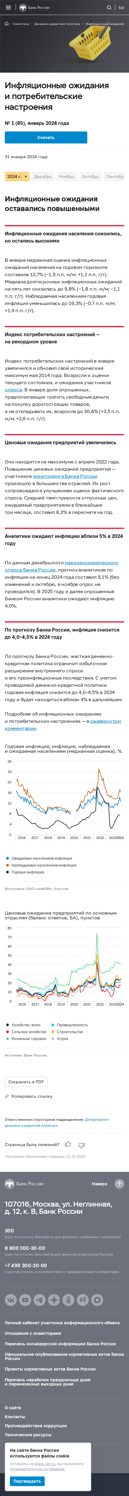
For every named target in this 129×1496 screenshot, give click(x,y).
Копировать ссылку (31, 1096)
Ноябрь (67, 176)
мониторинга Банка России (65, 476)
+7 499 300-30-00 (26, 1265)
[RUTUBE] (83, 1300)
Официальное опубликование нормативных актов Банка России (64, 1356)
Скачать (46, 137)
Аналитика (21, 24)
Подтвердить (27, 1481)
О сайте (13, 1407)
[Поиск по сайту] (113, 7)
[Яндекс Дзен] (54, 1300)
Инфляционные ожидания (105, 24)
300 (9, 1230)
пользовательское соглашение (37, 1469)
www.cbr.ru (45, 1464)
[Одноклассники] (68, 1300)
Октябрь (90, 176)
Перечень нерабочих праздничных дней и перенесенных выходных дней (48, 1381)
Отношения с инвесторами (33, 1333)
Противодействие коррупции (36, 1425)
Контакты (15, 1416)
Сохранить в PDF (26, 1081)
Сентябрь (116, 176)
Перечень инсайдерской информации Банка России (60, 1343)
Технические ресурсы (28, 1434)
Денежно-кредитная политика (57, 24)
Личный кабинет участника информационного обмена (62, 1322)
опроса (13, 389)
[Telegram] (40, 1300)
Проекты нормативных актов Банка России (50, 1368)
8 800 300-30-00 (25, 1248)
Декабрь (43, 176)
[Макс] (97, 1300)
